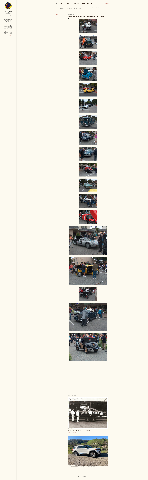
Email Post (73, 366)
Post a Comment (71, 372)
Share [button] (57, 14)
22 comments (73, 432)
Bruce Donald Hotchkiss (8, 12)
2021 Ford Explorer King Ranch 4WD (81, 467)
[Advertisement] (88, 384)
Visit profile (8, 35)
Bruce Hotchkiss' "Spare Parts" (77, 3)
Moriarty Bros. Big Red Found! (79, 430)
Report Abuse (5, 47)
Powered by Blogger (83, 476)
